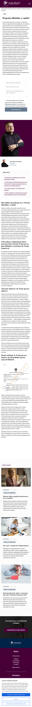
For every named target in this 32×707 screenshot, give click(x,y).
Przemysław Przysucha (16, 161)
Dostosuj (16, 699)
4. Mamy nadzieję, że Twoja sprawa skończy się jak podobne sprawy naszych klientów (15, 193)
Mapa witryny (16, 667)
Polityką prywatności (10, 104)
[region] (16, 692)
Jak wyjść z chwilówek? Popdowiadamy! (16, 545)
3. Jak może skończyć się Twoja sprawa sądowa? (14, 189)
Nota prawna (16, 656)
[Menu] (30, 4)
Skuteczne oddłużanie (17, 8)
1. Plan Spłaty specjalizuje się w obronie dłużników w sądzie (14, 178)
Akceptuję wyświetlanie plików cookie (16, 694)
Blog (10, 8)
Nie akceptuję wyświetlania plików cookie (16, 703)
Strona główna (4, 8)
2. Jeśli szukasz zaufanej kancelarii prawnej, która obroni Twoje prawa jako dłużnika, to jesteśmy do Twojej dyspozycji (15, 183)
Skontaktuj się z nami (16, 630)
